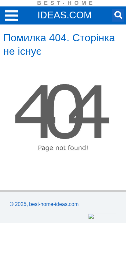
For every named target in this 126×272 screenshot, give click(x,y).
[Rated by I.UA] (102, 217)
